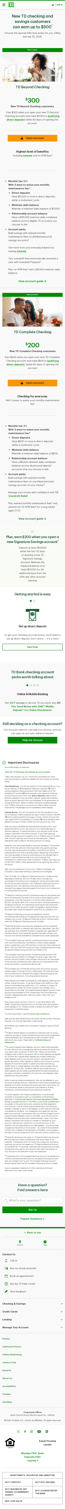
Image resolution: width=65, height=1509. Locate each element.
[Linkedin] (47, 1432)
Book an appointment (22, 1276)
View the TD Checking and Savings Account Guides (27, 772)
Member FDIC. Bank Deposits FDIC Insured (32, 1457)
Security (6, 1370)
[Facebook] (25, 1432)
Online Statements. (40, 710)
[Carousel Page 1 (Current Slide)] (31, 601)
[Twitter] (18, 1432)
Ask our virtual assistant (23, 1268)
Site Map (7, 1402)
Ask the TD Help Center (22, 1284)
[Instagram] (31, 1432)
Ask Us (32, 1210)
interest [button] (27, 155)
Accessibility (9, 1386)
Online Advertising (12, 1355)
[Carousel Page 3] (34, 685)
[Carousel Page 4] (38, 685)
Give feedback (18, 1291)
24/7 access (17, 703)
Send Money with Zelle (30, 706)
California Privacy (11, 1347)
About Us (7, 1378)
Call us (13, 1260)
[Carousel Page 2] (34, 601)
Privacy (6, 1339)
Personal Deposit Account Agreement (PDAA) (38, 1099)
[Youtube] (39, 1432)
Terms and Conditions (40, 1014)
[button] (32, 138)
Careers (6, 1394)
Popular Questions (32, 1219)
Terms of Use (9, 1362)
